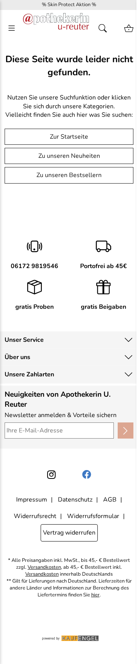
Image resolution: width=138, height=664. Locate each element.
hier (95, 595)
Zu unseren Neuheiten (69, 156)
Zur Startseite (69, 136)
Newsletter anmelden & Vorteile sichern (61, 415)
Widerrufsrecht (35, 516)
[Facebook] (86, 474)
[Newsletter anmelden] (125, 430)
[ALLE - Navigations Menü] (11, 28)
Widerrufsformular (93, 516)
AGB (110, 499)
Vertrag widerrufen (69, 532)
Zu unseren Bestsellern (69, 175)
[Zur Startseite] (56, 28)
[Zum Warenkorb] (128, 28)
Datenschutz (75, 499)
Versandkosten (44, 567)
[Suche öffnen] (105, 28)
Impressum (31, 499)
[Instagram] (51, 474)
